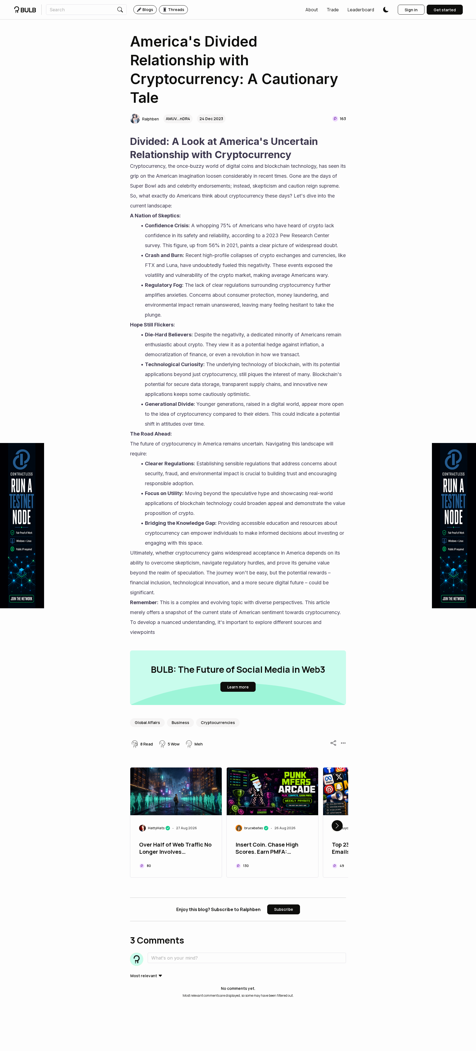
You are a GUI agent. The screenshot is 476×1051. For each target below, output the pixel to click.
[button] (311, 9)
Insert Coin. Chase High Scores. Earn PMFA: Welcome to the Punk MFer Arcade (270, 849)
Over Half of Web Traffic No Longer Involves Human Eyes (175, 849)
